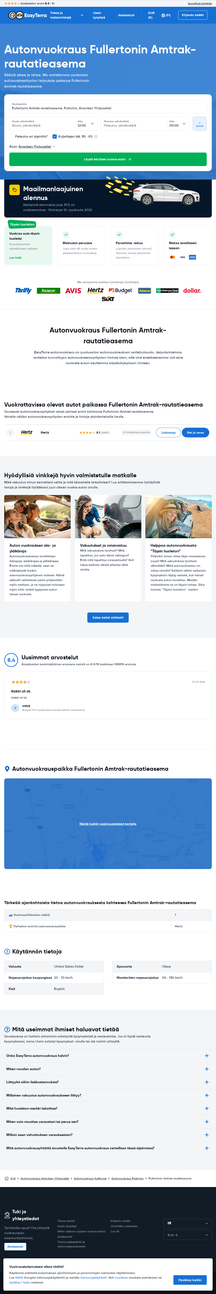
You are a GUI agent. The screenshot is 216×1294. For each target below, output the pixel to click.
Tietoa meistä (66, 1221)
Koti (13, 1178)
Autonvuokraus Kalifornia (90, 1178)
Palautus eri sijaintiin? (31, 136)
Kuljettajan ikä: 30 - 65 (75, 136)
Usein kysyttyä (99, 15)
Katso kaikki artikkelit (108, 617)
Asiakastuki (126, 15)
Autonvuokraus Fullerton (127, 1178)
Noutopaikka (19, 104)
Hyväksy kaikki (190, 1280)
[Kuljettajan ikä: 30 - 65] (55, 136)
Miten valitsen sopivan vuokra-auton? (81, 1231)
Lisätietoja (168, 432)
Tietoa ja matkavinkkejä (60, 15)
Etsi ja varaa (195, 432)
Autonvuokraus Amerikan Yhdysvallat (44, 1178)
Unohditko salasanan (124, 1226)
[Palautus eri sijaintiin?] (11, 136)
